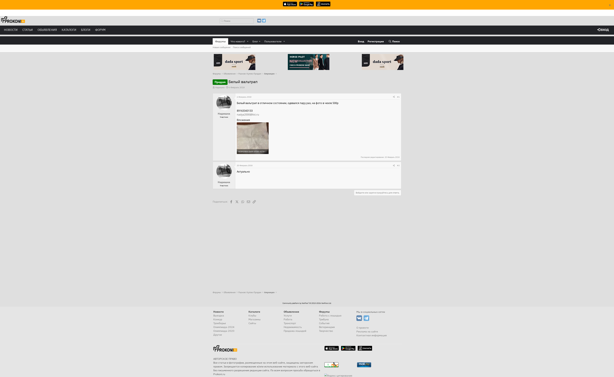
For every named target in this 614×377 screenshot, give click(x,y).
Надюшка (219, 87)
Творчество (326, 330)
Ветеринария (327, 327)
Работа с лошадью (330, 315)
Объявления (47, 30)
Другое (217, 334)
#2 (398, 165)
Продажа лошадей (295, 330)
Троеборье (219, 323)
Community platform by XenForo (307, 303)
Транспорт (290, 323)
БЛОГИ (85, 30)
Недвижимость (293, 327)
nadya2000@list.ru (248, 114)
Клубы (252, 315)
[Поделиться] (394, 97)
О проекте (362, 327)
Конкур (217, 319)
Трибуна (324, 319)
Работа (288, 319)
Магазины (254, 319)
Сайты (252, 323)
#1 (398, 97)
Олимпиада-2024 (223, 327)
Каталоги (69, 30)
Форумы (220, 41)
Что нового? (238, 41)
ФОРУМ (100, 30)
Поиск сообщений (242, 47)
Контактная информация (371, 335)
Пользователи (272, 41)
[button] (247, 41)
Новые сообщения (221, 47)
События (324, 323)
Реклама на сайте (367, 331)
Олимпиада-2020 (223, 330)
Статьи (27, 30)
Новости (11, 30)
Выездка (218, 315)
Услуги (288, 315)
